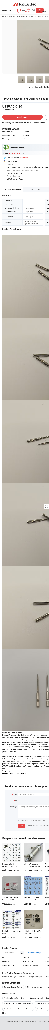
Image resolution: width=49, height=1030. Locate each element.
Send (22, 826)
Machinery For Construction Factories (17, 1003)
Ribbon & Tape (28, 961)
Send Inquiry (22, 117)
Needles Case (9, 1009)
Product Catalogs (34, 953)
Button (4, 961)
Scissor (46, 965)
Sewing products (8, 965)
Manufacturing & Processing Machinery (21, 16)
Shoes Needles (42, 1009)
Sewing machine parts (31, 965)
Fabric (4, 957)
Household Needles (25, 1009)
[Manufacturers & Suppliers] (24, 4)
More (4, 1013)
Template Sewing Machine (13, 987)
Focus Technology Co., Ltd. (29, 1021)
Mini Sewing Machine (34, 987)
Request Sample (39, 122)
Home (4, 16)
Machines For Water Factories (14, 998)
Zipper (25, 957)
